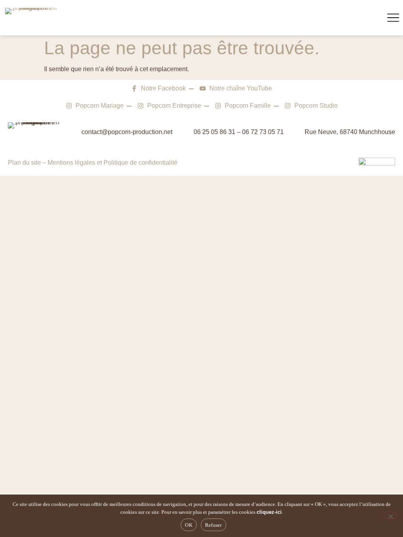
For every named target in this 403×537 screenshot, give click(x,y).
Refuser (213, 525)
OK (188, 525)
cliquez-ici (269, 512)
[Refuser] (390, 515)
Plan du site (24, 162)
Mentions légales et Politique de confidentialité (112, 162)
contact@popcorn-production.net (126, 132)
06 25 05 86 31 (214, 132)
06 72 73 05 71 (263, 132)
